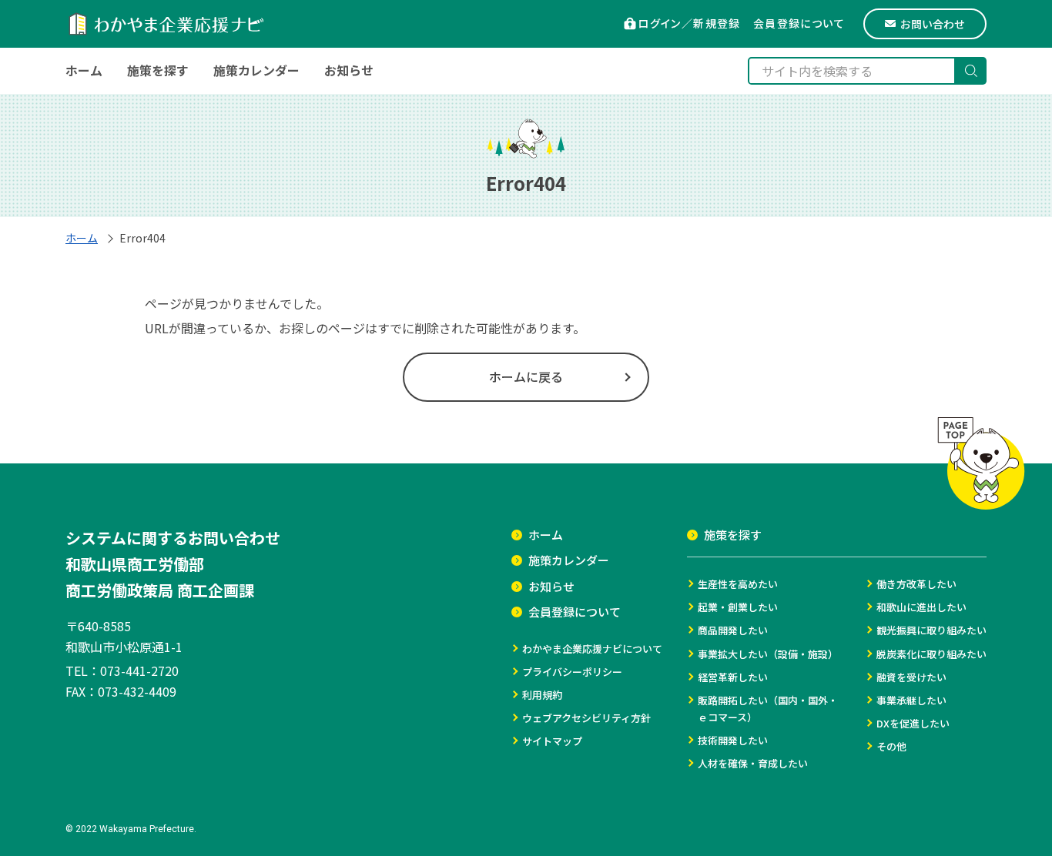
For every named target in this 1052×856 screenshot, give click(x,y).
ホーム (81, 238)
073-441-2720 (139, 670)
